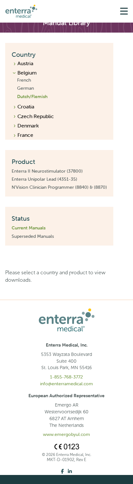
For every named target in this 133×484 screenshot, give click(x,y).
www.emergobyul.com (66, 434)
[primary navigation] (124, 11)
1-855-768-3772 (66, 377)
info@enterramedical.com (66, 384)
